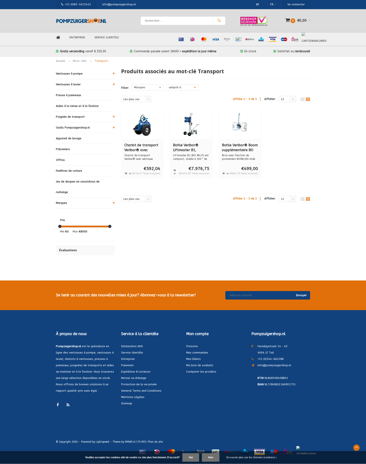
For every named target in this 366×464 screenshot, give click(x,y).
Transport (101, 60)
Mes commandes (197, 352)
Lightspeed (102, 441)
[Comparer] (257, 4)
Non (210, 457)
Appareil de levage (68, 138)
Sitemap (126, 403)
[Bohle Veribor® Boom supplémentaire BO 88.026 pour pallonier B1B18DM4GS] (240, 124)
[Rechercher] (219, 21)
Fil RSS (142, 441)
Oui (191, 457)
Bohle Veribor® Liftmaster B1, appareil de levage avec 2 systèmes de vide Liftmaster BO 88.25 (188, 148)
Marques (61, 202)
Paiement (127, 365)
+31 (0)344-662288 (271, 358)
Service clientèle (106, 37)
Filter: (125, 87)
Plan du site (155, 441)
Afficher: (270, 99)
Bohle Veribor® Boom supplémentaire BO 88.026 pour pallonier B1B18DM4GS (240, 148)
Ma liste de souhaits (199, 365)
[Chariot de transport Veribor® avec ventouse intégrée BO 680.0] (142, 124)
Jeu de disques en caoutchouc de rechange (78, 187)
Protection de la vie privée (139, 384)
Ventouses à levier (68, 84)
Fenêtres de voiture (69, 170)
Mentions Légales (132, 397)
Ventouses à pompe (69, 73)
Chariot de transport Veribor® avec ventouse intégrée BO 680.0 (141, 148)
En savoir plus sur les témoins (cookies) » (251, 457)
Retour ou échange (133, 378)
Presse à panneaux (68, 95)
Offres (60, 160)
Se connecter (296, 4)
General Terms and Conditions (141, 390)
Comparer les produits (201, 371)
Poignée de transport (70, 116)
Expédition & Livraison (135, 371)
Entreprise (77, 37)
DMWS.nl (130, 441)
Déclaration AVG (132, 346)
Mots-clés (80, 60)
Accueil (60, 60)
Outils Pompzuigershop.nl (73, 127)
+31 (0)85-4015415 (78, 4)
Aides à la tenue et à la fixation (77, 106)
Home (58, 37)
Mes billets (193, 358)
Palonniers (63, 149)
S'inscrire (192, 346)
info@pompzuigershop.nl (274, 365)
